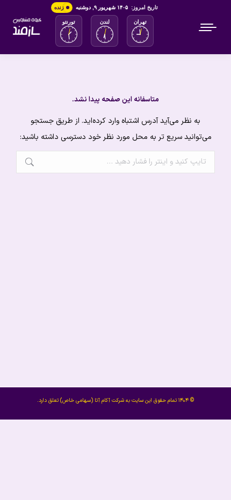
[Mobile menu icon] (208, 27)
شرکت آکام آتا (109, 400)
